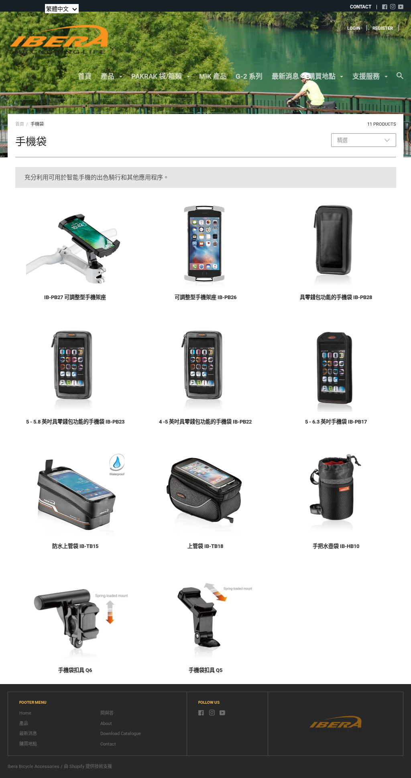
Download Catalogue (120, 733)
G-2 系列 (249, 76)
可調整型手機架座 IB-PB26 (205, 297)
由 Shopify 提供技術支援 (88, 766)
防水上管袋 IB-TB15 (75, 546)
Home (25, 713)
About (106, 723)
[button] (62, 8)
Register (382, 28)
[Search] (400, 79)
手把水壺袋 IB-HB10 (336, 546)
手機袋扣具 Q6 (75, 670)
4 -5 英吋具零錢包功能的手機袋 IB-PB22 (205, 422)
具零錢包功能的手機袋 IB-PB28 (336, 297)
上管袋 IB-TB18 (205, 546)
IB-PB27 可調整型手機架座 (75, 297)
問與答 (107, 713)
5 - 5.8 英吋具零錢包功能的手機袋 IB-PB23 (75, 422)
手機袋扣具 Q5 (205, 670)
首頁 (85, 76)
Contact (108, 744)
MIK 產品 (213, 76)
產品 (23, 723)
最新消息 (285, 76)
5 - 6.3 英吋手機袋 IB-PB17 (336, 422)
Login (353, 28)
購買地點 (28, 744)
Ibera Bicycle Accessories (33, 766)
